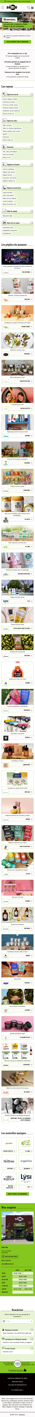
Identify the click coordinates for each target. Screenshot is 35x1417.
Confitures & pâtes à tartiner (10, 108)
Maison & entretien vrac (9, 204)
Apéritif (5, 134)
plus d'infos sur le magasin (17, 42)
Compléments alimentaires (10, 230)
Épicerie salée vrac (8, 140)
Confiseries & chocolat (9, 102)
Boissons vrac (6, 157)
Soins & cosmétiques (8, 169)
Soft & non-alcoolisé (8, 154)
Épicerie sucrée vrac (8, 114)
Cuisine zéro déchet (8, 195)
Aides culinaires (7, 125)
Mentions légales (17, 1382)
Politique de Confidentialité (17, 1385)
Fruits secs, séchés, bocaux (10, 105)
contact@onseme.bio (7, 1264)
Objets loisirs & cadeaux (9, 198)
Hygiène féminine (7, 175)
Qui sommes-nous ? (17, 1390)
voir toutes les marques (17, 1194)
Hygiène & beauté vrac (9, 181)
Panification (6, 137)
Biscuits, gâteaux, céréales (10, 99)
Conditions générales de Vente (17, 1378)
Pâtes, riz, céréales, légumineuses (12, 128)
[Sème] (11, 7)
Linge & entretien (7, 192)
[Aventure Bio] (17, 1363)
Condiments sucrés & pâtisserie (11, 111)
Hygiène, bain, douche (9, 172)
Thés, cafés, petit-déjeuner (10, 152)
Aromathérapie (7, 233)
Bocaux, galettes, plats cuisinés (11, 131)
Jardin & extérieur (8, 201)
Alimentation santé (8, 227)
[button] (2, 7)
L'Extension (22, 1415)
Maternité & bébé (7, 216)
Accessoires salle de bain (10, 178)
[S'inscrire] (30, 1321)
